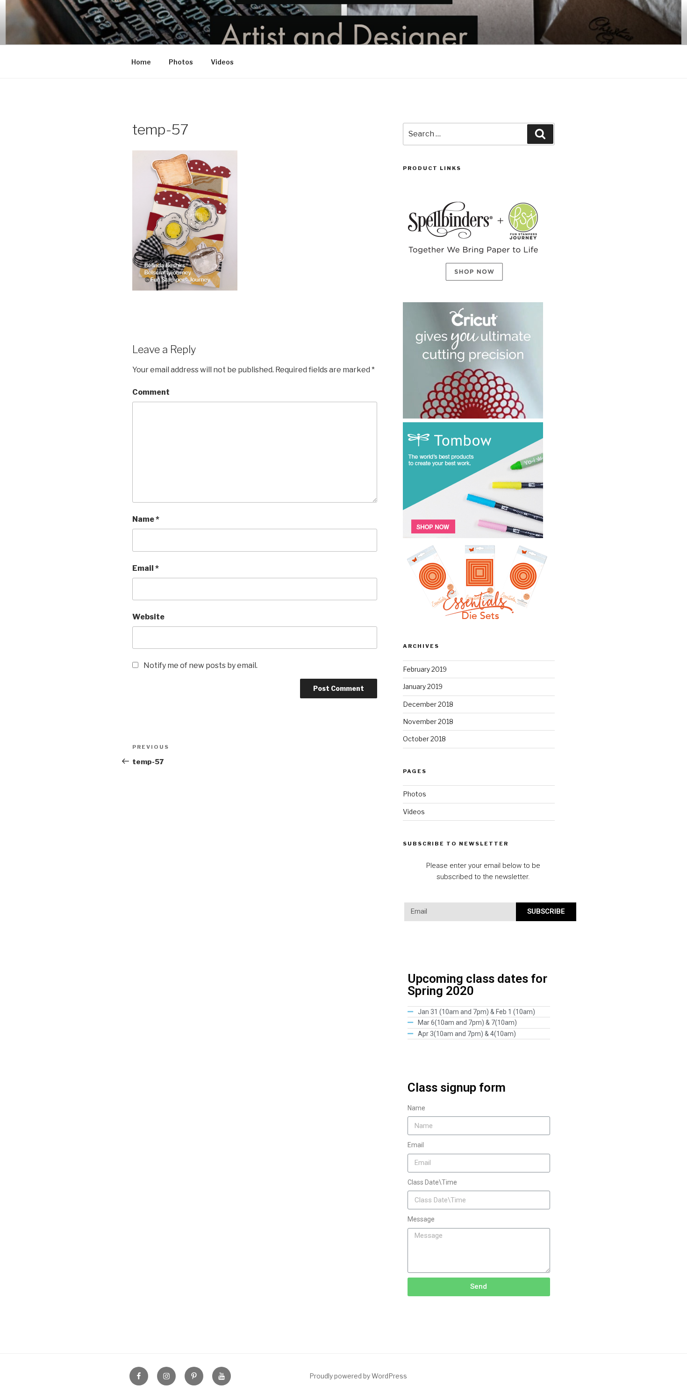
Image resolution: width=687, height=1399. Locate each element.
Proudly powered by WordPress (358, 1376)
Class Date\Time (432, 1182)
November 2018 (428, 721)
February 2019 (425, 669)
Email (145, 568)
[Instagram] (166, 1376)
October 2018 (424, 739)
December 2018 (428, 704)
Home (141, 62)
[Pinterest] (194, 1376)
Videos (222, 62)
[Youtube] (221, 1376)
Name (145, 519)
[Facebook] (138, 1376)
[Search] (540, 134)
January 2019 (423, 686)
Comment (151, 392)
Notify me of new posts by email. (200, 665)
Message (421, 1219)
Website (148, 616)
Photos (181, 62)
